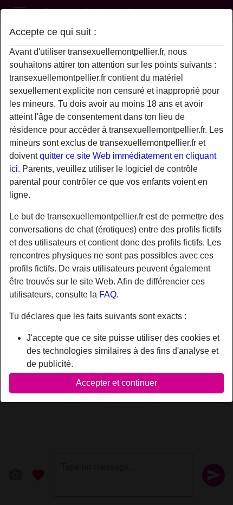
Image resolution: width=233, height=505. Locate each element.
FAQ (107, 294)
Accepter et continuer (116, 382)
